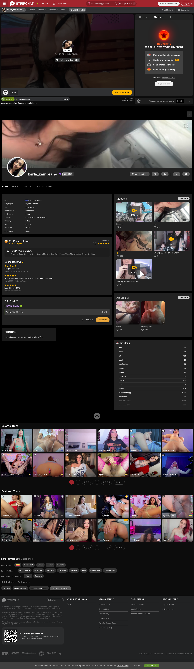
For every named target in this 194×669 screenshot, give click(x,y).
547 (121, 330)
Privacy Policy (104, 604)
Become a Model (137, 604)
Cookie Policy (123, 666)
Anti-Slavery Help (105, 628)
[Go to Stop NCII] (54, 653)
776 (146, 330)
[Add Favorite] (5, 92)
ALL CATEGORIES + (60, 588)
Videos (42, 10)
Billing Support (168, 609)
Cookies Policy (105, 618)
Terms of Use (104, 609)
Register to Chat (164, 84)
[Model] (189, 114)
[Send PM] (186, 174)
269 (121, 256)
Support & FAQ (168, 604)
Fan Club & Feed (44, 186)
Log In (186, 4)
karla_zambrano (9, 558)
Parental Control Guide (107, 623)
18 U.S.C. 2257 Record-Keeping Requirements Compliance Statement (165, 654)
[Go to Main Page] (21, 3)
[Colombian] (17, 565)
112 (158, 227)
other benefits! (168, 78)
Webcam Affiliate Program (140, 614)
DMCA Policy (104, 614)
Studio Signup (136, 609)
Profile (32, 10)
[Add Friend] (176, 174)
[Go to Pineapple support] (41, 653)
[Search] (116, 3)
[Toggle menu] (4, 3)
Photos (53, 10)
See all (182, 198)
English (53, 600)
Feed (63, 10)
